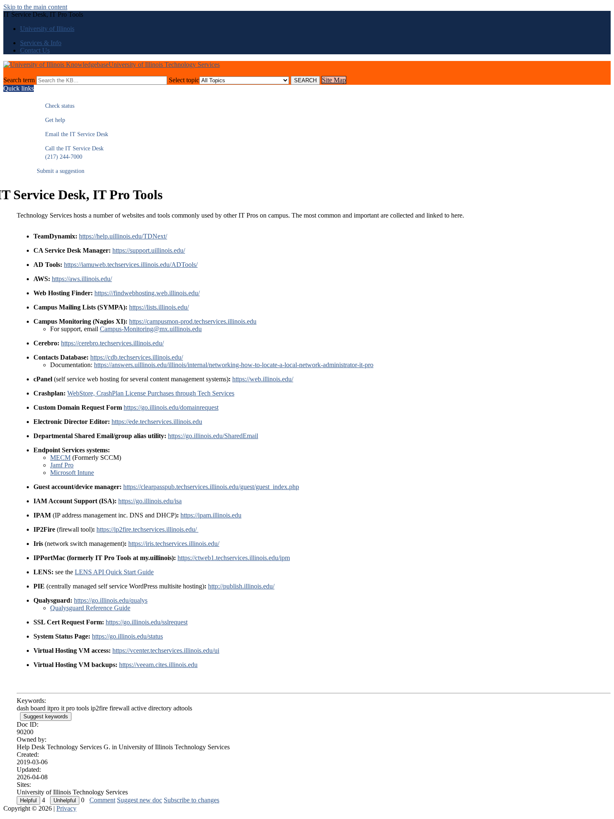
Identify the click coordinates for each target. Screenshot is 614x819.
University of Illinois (47, 28)
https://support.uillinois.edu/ (148, 250)
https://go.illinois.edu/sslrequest (147, 622)
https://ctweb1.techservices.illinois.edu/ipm (234, 557)
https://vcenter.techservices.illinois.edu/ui (165, 650)
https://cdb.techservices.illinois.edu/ (136, 357)
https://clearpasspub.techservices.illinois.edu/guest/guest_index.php (211, 486)
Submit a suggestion (60, 171)
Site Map (334, 80)
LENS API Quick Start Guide (114, 572)
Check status (55, 106)
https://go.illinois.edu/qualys (110, 600)
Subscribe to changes (191, 800)
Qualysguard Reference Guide (90, 607)
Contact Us (35, 50)
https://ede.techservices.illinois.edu (157, 421)
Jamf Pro (62, 465)
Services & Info (40, 42)
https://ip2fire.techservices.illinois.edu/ (147, 529)
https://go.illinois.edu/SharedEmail (213, 435)
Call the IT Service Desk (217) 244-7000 (70, 152)
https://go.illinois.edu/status (127, 636)
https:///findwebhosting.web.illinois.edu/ (147, 293)
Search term (19, 80)
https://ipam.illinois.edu (210, 515)
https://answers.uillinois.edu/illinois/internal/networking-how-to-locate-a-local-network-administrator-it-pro (233, 364)
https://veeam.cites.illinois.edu (158, 664)
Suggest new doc (139, 800)
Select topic (184, 80)
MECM (60, 457)
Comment (102, 800)
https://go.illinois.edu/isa (150, 501)
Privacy (66, 808)
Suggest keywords (45, 716)
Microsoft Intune (72, 472)
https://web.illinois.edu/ (262, 379)
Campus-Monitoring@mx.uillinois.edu (151, 328)
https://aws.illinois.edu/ (82, 278)
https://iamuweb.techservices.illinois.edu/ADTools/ (131, 264)
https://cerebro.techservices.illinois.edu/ (112, 343)
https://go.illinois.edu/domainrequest (171, 407)
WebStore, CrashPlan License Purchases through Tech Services (150, 393)
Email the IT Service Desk (72, 134)
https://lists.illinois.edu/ (159, 307)
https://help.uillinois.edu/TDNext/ (123, 236)
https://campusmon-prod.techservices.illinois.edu (192, 321)
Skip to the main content (35, 6)
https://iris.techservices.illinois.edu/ (173, 543)
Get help (51, 120)
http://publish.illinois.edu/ (241, 586)
